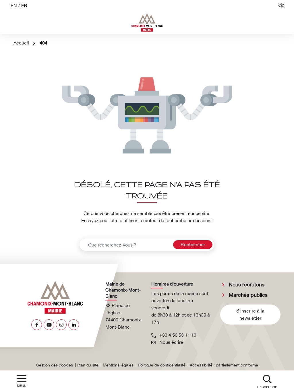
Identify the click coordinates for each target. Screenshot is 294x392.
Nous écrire (170, 342)
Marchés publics (248, 295)
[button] (267, 381)
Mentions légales (118, 365)
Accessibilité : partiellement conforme (224, 365)
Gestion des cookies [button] (54, 365)
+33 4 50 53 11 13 (177, 334)
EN (14, 5)
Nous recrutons (246, 285)
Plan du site (87, 365)
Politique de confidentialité (161, 365)
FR (24, 5)
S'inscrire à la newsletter (250, 314)
